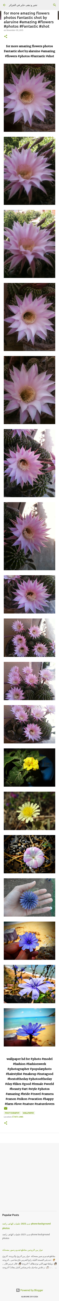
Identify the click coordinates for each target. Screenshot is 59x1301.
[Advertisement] (29, 1179)
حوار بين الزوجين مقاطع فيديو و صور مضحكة (22, 1250)
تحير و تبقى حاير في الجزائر (23, 5)
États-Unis (17, 1117)
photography (12, 1113)
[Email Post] (6, 1109)
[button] (6, 37)
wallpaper (28, 1113)
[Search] (54, 5)
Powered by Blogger (31, 1290)
